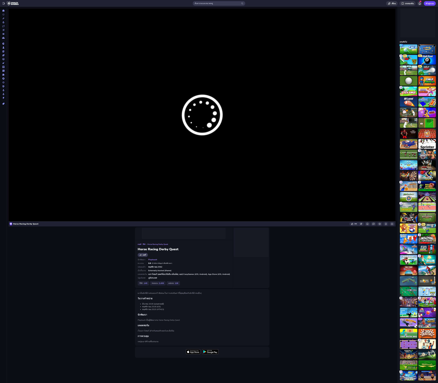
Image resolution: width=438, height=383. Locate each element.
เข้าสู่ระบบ (430, 3)
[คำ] (3, 67)
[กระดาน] (3, 47)
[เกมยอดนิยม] (3, 22)
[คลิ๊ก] (3, 63)
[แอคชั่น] (3, 98)
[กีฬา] (3, 55)
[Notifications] (419, 3)
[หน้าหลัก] (3, 11)
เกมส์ (139, 244)
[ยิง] (3, 82)
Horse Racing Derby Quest (157, 244)
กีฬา (144, 244)
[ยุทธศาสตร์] (3, 86)
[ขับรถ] (3, 59)
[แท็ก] (3, 104)
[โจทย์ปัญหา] (3, 71)
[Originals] (3, 30)
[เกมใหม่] (3, 18)
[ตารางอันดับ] (3, 38)
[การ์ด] (3, 51)
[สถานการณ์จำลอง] (3, 90)
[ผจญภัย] (3, 78)
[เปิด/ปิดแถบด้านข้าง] (3, 3)
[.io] (3, 44)
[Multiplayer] (3, 34)
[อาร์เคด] (3, 94)
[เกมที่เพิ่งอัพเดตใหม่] (3, 26)
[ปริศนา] (3, 75)
